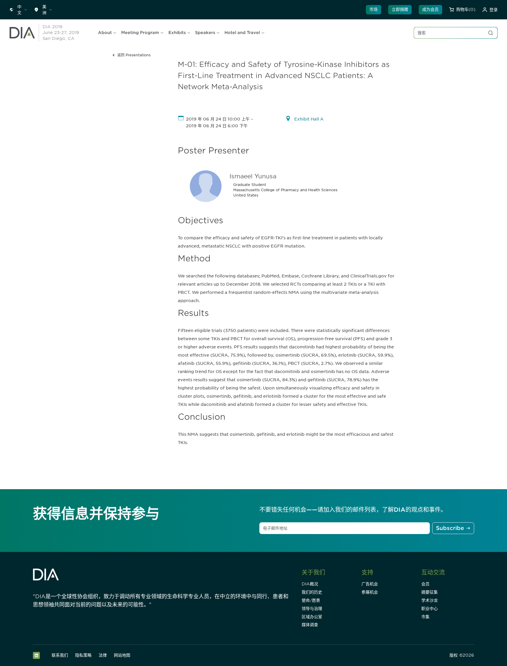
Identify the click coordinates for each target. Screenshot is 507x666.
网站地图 (122, 655)
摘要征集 (429, 592)
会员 (425, 584)
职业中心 (429, 608)
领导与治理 (312, 608)
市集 (425, 616)
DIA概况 (310, 584)
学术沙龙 (429, 600)
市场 (373, 9)
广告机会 (369, 584)
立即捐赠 (400, 9)
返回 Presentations (134, 55)
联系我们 (60, 655)
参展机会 (369, 592)
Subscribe (450, 528)
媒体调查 (310, 624)
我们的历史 (312, 592)
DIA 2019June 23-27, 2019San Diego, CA (61, 32)
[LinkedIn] (36, 655)
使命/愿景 (311, 600)
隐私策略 (83, 655)
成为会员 (430, 9)
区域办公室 (312, 616)
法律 (103, 655)
